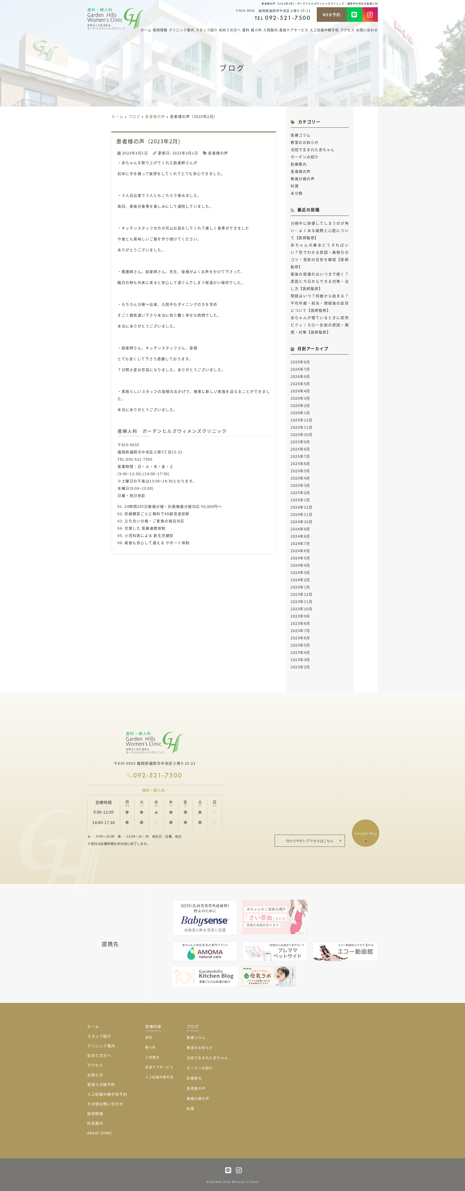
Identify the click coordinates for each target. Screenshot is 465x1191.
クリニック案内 (101, 1045)
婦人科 (256, 29)
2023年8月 (300, 623)
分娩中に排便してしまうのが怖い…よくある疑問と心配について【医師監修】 (320, 230)
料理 (295, 185)
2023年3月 (300, 659)
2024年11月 (301, 514)
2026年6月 (300, 376)
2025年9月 (300, 441)
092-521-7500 (157, 775)
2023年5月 (300, 645)
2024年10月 (301, 521)
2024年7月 (300, 543)
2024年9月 (300, 528)
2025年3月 (300, 485)
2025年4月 (300, 478)
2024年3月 (300, 572)
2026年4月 (300, 390)
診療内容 (153, 1026)
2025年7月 (300, 456)
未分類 (297, 193)
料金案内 (95, 1123)
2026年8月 (300, 361)
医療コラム (301, 134)
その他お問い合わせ (105, 1103)
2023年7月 (300, 630)
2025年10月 (301, 434)
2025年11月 (301, 427)
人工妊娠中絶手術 (324, 29)
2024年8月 (300, 536)
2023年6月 (300, 637)
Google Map (365, 833)
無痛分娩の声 (303, 178)
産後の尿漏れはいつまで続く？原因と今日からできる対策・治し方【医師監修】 (320, 281)
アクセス (347, 29)
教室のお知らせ (305, 142)
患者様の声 (218, 152)
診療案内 (299, 164)
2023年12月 (301, 594)
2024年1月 (300, 586)
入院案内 (270, 29)
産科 (245, 29)
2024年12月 (301, 507)
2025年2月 (300, 492)
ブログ (193, 1026)
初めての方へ (230, 29)
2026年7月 (300, 369)
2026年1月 (300, 412)
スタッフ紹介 (206, 29)
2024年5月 (300, 557)
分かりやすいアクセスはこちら (309, 841)
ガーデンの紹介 (305, 156)
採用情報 (160, 29)
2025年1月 (300, 499)
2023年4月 (300, 652)
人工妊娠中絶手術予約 (107, 1094)
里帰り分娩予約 (101, 1084)
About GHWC (99, 1132)
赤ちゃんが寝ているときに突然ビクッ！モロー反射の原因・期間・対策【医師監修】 (320, 325)
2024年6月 (300, 550)
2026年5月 (300, 383)
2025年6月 (300, 463)
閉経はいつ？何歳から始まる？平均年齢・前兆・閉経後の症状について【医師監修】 (320, 303)
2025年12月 (301, 419)
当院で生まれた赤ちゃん (313, 149)
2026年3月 (300, 398)
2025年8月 (300, 448)
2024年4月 (300, 565)
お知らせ (95, 1074)
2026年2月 (300, 405)
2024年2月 (300, 579)
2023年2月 (300, 666)
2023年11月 (301, 601)
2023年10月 (301, 608)
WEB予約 (332, 14)
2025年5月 (300, 470)
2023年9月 (300, 615)
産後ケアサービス (293, 29)
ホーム (145, 29)
